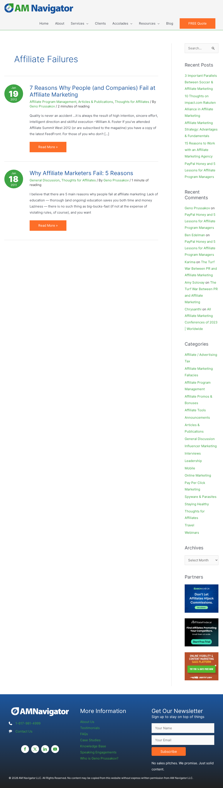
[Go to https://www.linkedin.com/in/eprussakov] (45, 749)
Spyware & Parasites (200, 497)
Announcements (197, 417)
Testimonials (90, 728)
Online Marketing (198, 475)
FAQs (84, 734)
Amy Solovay (194, 282)
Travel (189, 525)
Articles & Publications (95, 102)
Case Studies (90, 740)
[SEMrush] (201, 666)
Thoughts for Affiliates (132, 102)
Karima (190, 262)
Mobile (190, 468)
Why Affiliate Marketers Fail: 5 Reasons (81, 173)
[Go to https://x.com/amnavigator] (35, 749)
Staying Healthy (197, 504)
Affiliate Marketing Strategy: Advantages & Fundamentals (201, 129)
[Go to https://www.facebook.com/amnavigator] (25, 749)
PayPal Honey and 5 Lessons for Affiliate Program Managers (200, 170)
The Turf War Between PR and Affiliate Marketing (201, 268)
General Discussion (45, 180)
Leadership (193, 461)
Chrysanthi (193, 309)
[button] (197, 23)
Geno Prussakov (197, 208)
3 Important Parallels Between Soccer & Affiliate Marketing (201, 82)
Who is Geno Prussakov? (99, 758)
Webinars (192, 532)
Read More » (48, 148)
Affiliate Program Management (53, 102)
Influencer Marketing (201, 446)
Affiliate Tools (195, 410)
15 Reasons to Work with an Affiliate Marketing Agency (200, 149)
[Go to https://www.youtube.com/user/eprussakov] (55, 749)
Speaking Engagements (98, 752)
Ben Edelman (195, 235)
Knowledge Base (93, 746)
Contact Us (23, 731)
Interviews (193, 453)
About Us (87, 722)
